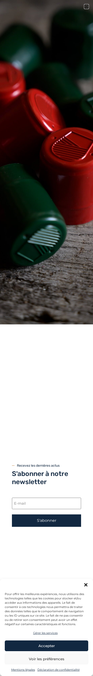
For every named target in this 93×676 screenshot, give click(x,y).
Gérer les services (45, 633)
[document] (46, 338)
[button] (85, 584)
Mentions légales (23, 669)
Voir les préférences (46, 659)
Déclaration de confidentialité (58, 669)
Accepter (46, 646)
